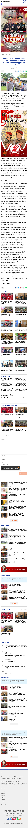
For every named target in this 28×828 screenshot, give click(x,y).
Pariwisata (3, 797)
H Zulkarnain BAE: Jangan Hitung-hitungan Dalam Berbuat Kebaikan (16, 547)
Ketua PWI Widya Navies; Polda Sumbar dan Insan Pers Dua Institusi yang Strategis (21, 329)
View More (13, 520)
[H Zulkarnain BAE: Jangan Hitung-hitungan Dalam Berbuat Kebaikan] (4, 548)
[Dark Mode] (23, 1)
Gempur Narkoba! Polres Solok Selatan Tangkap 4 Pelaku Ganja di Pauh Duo (16, 501)
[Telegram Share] (23, 71)
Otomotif (3, 795)
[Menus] (2, 1)
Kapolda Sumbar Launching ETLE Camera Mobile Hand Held (15, 671)
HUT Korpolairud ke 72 (10, 661)
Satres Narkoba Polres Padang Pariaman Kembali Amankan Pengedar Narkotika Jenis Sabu (16, 514)
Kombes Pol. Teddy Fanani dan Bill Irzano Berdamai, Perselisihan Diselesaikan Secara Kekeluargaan (20, 302)
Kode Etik (9, 813)
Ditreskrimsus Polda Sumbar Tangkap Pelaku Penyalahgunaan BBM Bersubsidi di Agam (17, 484)
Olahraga (3, 793)
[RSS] (20, 819)
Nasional (3, 791)
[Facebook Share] (16, 71)
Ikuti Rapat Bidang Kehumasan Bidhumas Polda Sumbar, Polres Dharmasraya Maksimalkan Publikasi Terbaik (15, 657)
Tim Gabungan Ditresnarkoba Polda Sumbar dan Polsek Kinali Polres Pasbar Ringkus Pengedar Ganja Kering (17, 508)
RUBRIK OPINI (4, 803)
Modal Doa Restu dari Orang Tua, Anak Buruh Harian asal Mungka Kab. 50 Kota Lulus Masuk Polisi (16, 646)
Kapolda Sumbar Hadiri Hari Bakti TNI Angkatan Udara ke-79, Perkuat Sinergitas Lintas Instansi (7, 369)
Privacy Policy (16, 813)
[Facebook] (8, 819)
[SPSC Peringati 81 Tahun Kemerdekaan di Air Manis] (7, 296)
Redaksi (23, 813)
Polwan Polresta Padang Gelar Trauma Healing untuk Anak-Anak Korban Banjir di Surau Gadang (7, 329)
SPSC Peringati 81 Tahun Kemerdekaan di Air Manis (7, 302)
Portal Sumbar (6, 1)
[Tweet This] (18, 71)
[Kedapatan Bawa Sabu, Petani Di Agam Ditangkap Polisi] (4, 554)
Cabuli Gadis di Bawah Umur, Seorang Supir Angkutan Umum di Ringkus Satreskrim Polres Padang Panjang (17, 489)
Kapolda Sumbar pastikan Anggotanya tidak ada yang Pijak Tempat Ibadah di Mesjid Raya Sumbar (17, 529)
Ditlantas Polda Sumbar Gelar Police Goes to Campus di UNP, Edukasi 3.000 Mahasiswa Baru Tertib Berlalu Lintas (20, 316)
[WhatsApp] (18, 819)
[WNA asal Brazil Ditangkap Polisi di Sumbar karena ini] (4, 496)
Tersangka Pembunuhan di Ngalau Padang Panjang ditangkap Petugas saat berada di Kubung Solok (15, 666)
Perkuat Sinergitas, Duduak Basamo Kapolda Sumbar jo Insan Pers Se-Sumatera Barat (7, 342)
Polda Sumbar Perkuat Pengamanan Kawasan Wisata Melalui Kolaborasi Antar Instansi (21, 356)
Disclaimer (8, 815)
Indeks (4, 813)
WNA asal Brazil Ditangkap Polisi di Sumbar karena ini (16, 495)
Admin (10, 67)
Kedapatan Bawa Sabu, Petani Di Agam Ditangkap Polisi (16, 553)
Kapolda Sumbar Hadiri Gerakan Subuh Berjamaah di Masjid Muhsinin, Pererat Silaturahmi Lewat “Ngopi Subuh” (20, 369)
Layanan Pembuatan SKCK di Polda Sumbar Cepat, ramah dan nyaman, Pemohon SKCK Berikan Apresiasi (16, 535)
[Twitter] (11, 819)
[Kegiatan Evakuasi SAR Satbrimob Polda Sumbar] (21, 336)
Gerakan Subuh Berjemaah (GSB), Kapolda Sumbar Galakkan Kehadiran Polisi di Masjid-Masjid (17, 560)
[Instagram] (15, 819)
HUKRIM (3, 790)
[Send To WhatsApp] (26, 71)
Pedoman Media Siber (17, 815)
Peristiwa (3, 799)
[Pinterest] (13, 819)
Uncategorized (16, 67)
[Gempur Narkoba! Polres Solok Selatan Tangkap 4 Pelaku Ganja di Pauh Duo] (4, 502)
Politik (2, 801)
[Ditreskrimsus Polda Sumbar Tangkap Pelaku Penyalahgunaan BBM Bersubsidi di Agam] (4, 484)
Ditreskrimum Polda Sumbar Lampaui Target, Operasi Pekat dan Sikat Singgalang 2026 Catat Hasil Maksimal (7, 316)
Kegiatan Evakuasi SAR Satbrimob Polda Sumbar (21, 342)
